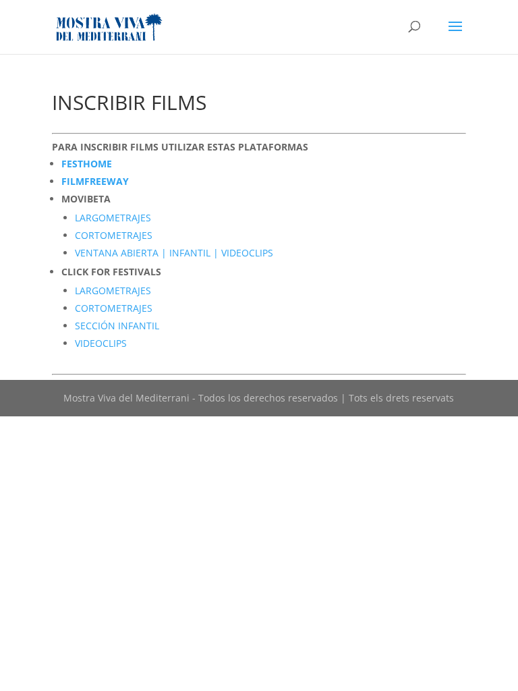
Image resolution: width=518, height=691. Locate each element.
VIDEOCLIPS (101, 343)
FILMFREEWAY (95, 181)
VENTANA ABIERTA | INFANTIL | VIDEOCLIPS (174, 252)
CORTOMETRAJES (113, 235)
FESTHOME (86, 163)
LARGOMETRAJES (113, 217)
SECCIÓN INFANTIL (117, 325)
